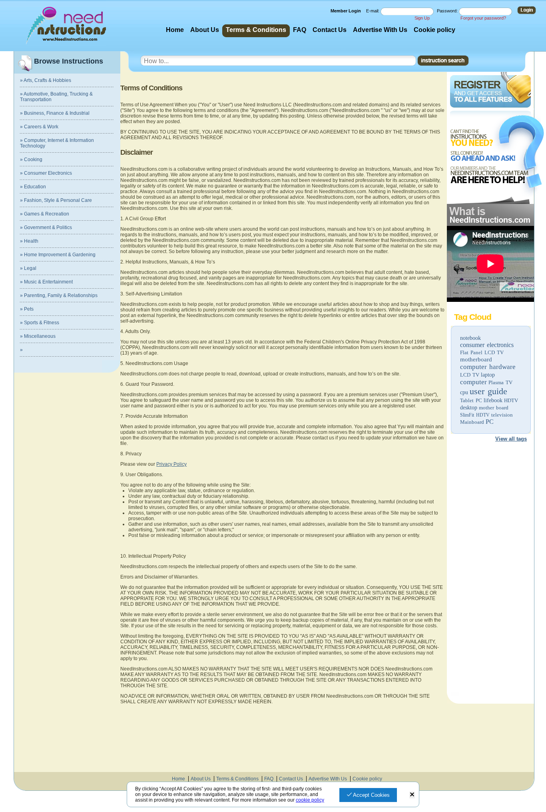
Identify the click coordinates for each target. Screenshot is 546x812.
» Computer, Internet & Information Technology (57, 143)
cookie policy (310, 800)
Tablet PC (471, 400)
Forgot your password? (483, 18)
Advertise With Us (380, 29)
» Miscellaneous (38, 336)
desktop (468, 408)
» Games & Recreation (44, 214)
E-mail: (373, 10)
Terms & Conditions (256, 29)
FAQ (299, 29)
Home (175, 29)
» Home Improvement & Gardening (58, 254)
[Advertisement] (490, 570)
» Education (33, 187)
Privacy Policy (171, 464)
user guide (488, 391)
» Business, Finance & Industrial (55, 113)
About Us (204, 29)
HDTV (511, 400)
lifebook (493, 400)
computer (473, 382)
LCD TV (469, 375)
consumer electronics (487, 344)
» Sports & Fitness (39, 322)
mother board (493, 408)
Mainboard (472, 422)
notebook (470, 338)
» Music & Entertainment (46, 282)
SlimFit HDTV (475, 415)
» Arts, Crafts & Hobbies (45, 80)
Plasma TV (500, 382)
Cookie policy (434, 29)
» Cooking (31, 159)
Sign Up (422, 18)
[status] (412, 795)
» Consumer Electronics (46, 173)
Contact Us (330, 29)
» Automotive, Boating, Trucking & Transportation (56, 96)
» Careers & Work (39, 127)
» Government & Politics (46, 227)
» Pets (27, 309)
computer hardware (488, 367)
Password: (448, 10)
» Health (29, 241)
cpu (464, 392)
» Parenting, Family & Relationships (59, 295)
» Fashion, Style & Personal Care (56, 200)
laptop (488, 375)
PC (490, 421)
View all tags (511, 439)
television (502, 415)
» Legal (28, 268)
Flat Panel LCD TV (482, 352)
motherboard (476, 359)
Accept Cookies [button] (371, 795)
